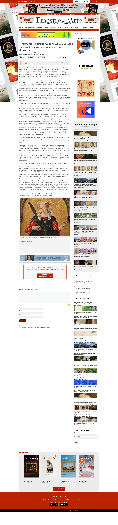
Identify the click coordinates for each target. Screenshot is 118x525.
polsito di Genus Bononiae (60, 178)
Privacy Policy (70, 499)
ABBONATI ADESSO (59, 489)
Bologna (30, 245)
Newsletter (57, 14)
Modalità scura (79, 499)
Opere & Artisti (29, 28)
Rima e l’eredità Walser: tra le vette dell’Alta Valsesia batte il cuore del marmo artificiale (84, 220)
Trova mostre (75, 28)
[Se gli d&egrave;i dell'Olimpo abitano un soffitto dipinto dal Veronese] (85, 168)
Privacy (74, 510)
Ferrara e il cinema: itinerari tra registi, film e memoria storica (84, 243)
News (21, 28)
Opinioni (53, 28)
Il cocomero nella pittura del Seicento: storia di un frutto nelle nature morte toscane (85, 161)
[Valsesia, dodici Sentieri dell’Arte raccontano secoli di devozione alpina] (85, 204)
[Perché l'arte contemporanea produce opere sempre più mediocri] (85, 358)
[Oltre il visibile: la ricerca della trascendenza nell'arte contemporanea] (85, 383)
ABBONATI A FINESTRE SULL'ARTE (45, 275)
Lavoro (85, 28)
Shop (91, 28)
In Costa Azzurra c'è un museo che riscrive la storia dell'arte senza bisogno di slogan (85, 149)
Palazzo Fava (32, 247)
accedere (36, 326)
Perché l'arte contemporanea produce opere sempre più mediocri (84, 354)
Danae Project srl (70, 510)
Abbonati (85, 1)
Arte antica (42, 54)
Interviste (50, 30)
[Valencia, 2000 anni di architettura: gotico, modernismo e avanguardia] (85, 227)
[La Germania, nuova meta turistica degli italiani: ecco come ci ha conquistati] (85, 370)
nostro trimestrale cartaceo (52, 71)
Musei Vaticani (39, 133)
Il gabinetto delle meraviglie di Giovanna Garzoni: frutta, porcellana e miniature (84, 196)
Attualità (37, 30)
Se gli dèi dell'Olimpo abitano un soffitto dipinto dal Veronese (85, 173)
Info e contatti (50, 499)
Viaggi (60, 28)
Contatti (65, 14)
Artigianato (63, 30)
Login (77, 1)
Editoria (71, 30)
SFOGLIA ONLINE (28, 481)
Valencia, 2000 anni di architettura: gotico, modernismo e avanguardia (84, 232)
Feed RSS (64, 499)
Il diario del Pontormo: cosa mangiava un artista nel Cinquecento (85, 329)
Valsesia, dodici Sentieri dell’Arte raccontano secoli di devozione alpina (85, 208)
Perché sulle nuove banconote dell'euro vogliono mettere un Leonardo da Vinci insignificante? (83, 304)
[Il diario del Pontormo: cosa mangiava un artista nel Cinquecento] (85, 333)
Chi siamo (49, 14)
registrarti (42, 326)
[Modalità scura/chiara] (69, 58)
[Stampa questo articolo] (63, 57)
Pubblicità (72, 14)
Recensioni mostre (42, 28)
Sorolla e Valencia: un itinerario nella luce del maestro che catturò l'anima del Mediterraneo (85, 267)
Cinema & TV (86, 30)
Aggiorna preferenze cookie (81, 510)
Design (66, 28)
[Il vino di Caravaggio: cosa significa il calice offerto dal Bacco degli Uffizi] (85, 133)
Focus (56, 30)
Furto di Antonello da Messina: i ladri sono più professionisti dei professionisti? (85, 317)
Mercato (78, 30)
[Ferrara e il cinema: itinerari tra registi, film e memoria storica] (85, 239)
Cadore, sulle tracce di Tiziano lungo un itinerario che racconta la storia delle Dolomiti (85, 184)
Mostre (43, 30)
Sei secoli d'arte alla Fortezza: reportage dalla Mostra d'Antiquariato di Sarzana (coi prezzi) (85, 403)
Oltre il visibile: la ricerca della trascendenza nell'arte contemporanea (84, 378)
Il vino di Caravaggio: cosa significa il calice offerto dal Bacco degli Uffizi (84, 137)
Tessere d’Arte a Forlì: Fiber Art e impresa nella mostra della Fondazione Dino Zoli (85, 255)
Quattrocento (36, 54)
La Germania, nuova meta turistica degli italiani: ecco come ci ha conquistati (85, 366)
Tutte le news (29, 30)
